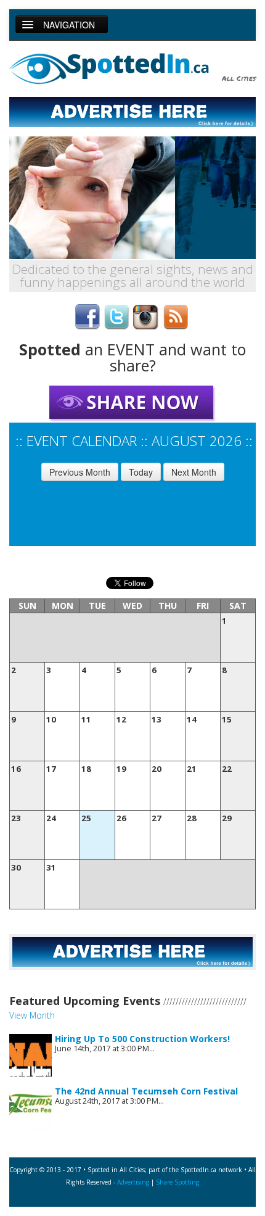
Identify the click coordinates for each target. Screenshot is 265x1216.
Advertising (133, 1182)
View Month (32, 1015)
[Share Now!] (132, 403)
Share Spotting (177, 1182)
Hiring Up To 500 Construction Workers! (142, 1038)
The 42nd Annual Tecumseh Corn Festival (146, 1091)
